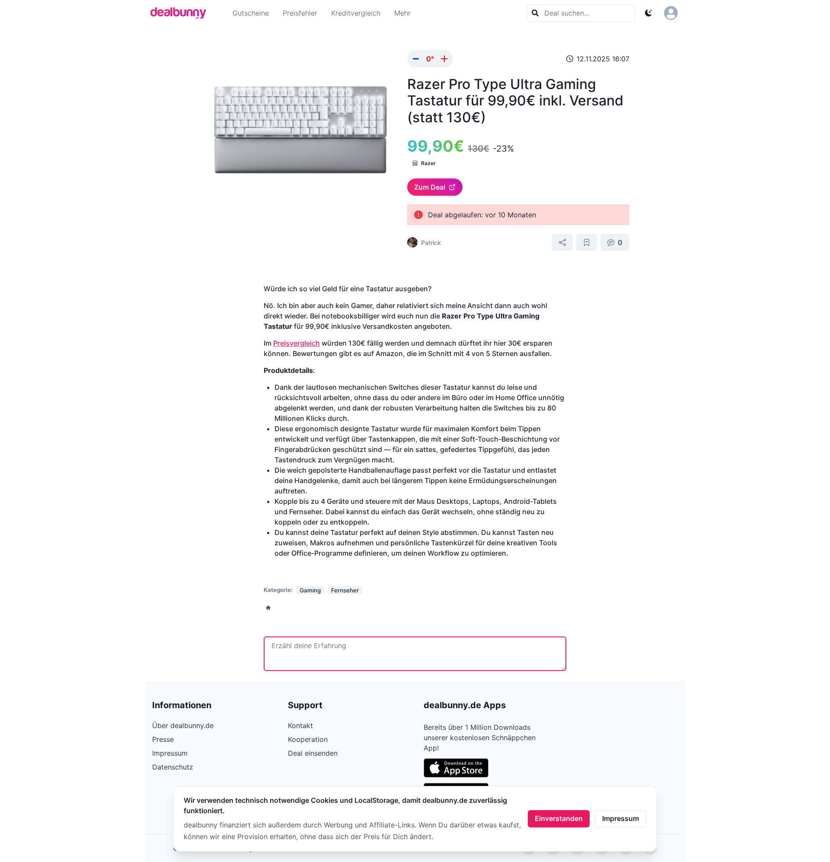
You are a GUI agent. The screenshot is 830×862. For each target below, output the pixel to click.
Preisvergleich (296, 343)
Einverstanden (559, 818)
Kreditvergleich (355, 13)
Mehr (402, 13)
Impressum (620, 818)
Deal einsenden (313, 753)
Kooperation (308, 739)
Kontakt (300, 725)
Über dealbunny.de (183, 725)
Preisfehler (300, 13)
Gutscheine (251, 13)
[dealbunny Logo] (181, 13)
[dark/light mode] (648, 13)
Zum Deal (429, 187)
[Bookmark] (586, 242)
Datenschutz (172, 767)
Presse (163, 739)
